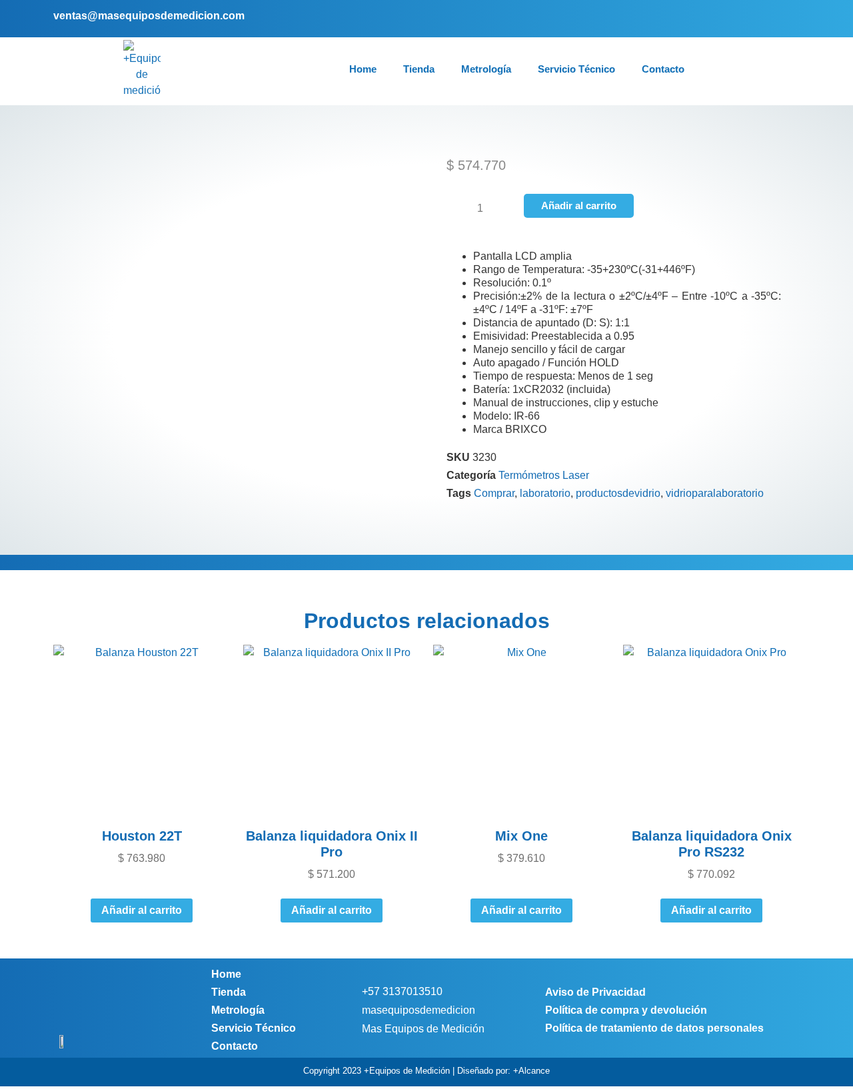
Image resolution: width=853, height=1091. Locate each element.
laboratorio (545, 493)
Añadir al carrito (578, 205)
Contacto (663, 69)
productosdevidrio (618, 493)
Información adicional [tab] (613, 554)
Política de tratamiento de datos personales (654, 1028)
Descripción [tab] (240, 554)
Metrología (486, 69)
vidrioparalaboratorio (715, 493)
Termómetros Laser (543, 475)
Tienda (418, 69)
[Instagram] (767, 18)
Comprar (494, 493)
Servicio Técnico (576, 69)
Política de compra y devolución (626, 1010)
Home (363, 69)
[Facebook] (747, 18)
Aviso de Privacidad (595, 992)
